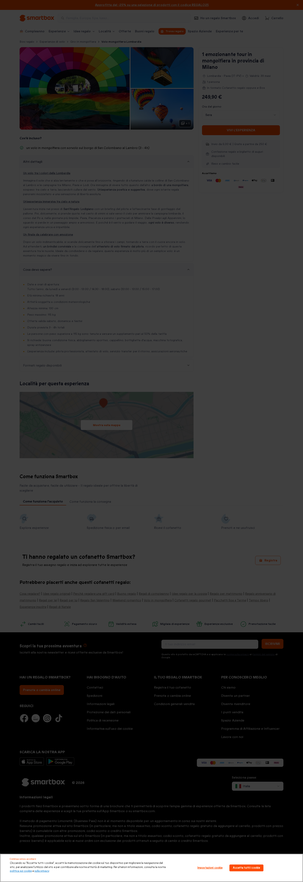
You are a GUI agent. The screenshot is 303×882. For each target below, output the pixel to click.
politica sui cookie (21, 871)
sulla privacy (41, 871)
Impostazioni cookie (209, 868)
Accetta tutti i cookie (246, 868)
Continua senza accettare (23, 859)
